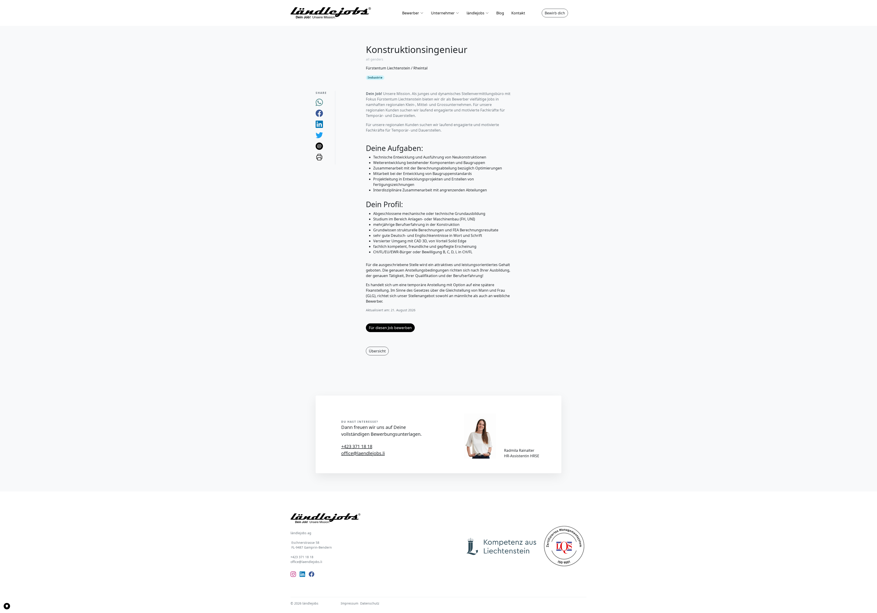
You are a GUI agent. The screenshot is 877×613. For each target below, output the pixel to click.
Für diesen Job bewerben (390, 327)
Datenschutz (369, 603)
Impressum (349, 603)
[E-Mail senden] (319, 145)
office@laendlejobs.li (363, 453)
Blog (500, 13)
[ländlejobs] (331, 12)
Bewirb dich (555, 13)
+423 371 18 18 (356, 446)
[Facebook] (319, 112)
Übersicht (377, 351)
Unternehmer (443, 13)
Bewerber (410, 13)
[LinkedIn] (319, 123)
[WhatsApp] (319, 101)
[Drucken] (319, 156)
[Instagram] (293, 574)
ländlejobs (475, 13)
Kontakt (518, 13)
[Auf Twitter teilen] (319, 134)
